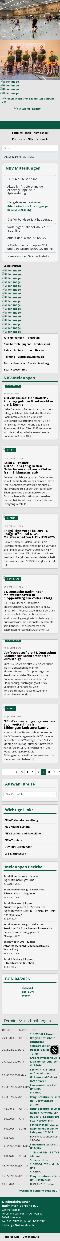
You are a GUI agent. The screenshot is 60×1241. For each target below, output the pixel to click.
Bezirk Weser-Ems (15, 369)
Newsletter (41, 132)
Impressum (11, 1236)
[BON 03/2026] (30, 998)
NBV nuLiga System (17, 827)
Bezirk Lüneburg (38, 363)
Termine (17, 132)
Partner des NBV (22, 139)
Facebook (42, 139)
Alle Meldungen (14, 337)
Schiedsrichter (23, 350)
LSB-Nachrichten (15, 853)
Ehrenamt (41, 350)
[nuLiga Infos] (30, 113)
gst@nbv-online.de (23, 1225)
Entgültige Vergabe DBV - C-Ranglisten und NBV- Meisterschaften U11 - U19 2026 (29, 534)
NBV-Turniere (13, 840)
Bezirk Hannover (14, 363)
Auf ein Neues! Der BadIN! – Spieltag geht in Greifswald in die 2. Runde (28, 401)
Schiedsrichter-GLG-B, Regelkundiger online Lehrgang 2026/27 (44, 1128)
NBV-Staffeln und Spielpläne (23, 833)
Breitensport (42, 344)
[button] (30, 179)
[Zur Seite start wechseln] (5, 772)
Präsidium (33, 337)
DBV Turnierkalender (18, 847)
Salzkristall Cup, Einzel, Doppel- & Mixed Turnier (45, 1049)
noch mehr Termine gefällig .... (38, 1190)
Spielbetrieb (12, 344)
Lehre (7, 350)
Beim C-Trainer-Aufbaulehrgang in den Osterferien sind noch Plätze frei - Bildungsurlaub (27, 467)
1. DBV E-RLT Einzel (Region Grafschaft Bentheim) (42, 1038)
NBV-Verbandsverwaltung (21, 820)
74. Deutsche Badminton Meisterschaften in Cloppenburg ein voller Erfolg (28, 594)
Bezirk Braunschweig (31, 357)
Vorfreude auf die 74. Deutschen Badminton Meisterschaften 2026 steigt (30, 655)
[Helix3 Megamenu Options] (6, 125)
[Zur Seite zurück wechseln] (11, 772)
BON (28, 132)
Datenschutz (31, 1236)
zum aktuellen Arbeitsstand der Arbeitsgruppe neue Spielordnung (27, 206)
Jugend (26, 344)
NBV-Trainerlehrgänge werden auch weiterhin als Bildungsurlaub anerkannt (29, 724)
